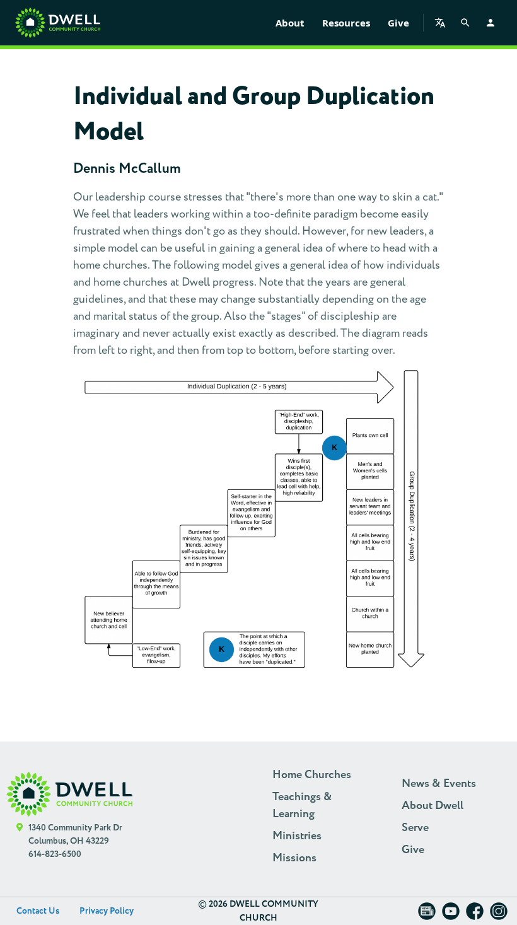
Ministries (297, 836)
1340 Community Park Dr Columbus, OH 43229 (75, 834)
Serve (415, 828)
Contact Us (37, 911)
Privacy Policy (106, 911)
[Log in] (490, 22)
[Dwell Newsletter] (427, 915)
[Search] (465, 22)
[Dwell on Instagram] (499, 915)
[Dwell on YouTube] (451, 915)
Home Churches (311, 775)
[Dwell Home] (69, 794)
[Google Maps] (19, 841)
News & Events (439, 784)
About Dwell (432, 806)
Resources (346, 22)
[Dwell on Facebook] (475, 915)
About (290, 22)
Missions (294, 858)
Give (398, 22)
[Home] (57, 23)
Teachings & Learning (302, 805)
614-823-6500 (54, 854)
